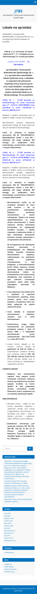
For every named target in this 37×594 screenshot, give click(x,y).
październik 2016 (9, 540)
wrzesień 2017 (9, 533)
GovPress (14, 589)
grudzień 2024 (9, 518)
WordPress (24, 589)
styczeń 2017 (8, 538)
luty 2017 (7, 536)
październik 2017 (9, 531)
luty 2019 (7, 528)
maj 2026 (7, 513)
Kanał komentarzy (10, 569)
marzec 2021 (8, 521)
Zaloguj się (8, 564)
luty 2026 (7, 516)
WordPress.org (9, 572)
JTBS (19, 11)
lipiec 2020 (7, 523)
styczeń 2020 (8, 526)
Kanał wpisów (9, 567)
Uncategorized (9, 552)
